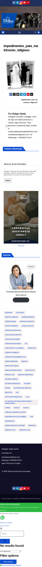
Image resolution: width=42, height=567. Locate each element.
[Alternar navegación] (19, 32)
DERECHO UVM (9, 374)
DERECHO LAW (30, 370)
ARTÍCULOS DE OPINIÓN (12, 339)
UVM (31, 416)
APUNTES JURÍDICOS (11, 326)
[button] (35, 32)
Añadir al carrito (21, 300)
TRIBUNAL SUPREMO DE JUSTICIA (15, 412)
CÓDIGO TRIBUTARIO (11, 361)
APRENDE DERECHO (28, 317)
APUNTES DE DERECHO (27, 321)
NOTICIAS (17, 408)
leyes (27, 397)
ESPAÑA (7, 388)
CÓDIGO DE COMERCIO (12, 352)
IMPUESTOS (8, 392)
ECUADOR (27, 383)
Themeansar (36, 498)
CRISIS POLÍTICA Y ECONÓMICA (14, 348)
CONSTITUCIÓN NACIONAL (13, 343)
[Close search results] (5, 541)
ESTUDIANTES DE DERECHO (22, 388)
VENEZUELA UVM (24, 430)
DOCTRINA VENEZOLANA (12, 383)
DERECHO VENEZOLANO (25, 374)
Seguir (7, 180)
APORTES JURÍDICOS (11, 317)
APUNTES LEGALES (28, 326)
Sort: (1, 551)
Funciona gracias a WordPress (11, 498)
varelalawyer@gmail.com (11, 457)
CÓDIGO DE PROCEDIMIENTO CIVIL (15, 357)
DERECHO (24, 361)
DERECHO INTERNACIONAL (13, 370)
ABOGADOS (8, 312)
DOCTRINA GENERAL (11, 379)
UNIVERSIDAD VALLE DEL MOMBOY (15, 416)
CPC (26, 343)
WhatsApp (21, 246)
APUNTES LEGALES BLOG (13, 330)
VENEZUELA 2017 (10, 430)
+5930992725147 (15, 460)
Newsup (28, 498)
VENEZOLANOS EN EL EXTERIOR (15, 425)
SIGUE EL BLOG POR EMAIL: (16, 164)
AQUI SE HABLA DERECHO (13, 335)
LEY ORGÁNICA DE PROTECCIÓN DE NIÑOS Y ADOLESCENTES (18, 402)
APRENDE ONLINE (10, 321)
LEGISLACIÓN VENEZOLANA (13, 397)
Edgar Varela (19, 113)
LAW (17, 392)
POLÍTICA (26, 408)
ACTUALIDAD (20, 312)
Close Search (8, 562)
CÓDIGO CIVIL (32, 348)
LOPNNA (7, 408)
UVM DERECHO (9, 421)
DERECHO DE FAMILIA (11, 366)
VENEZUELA (32, 425)
